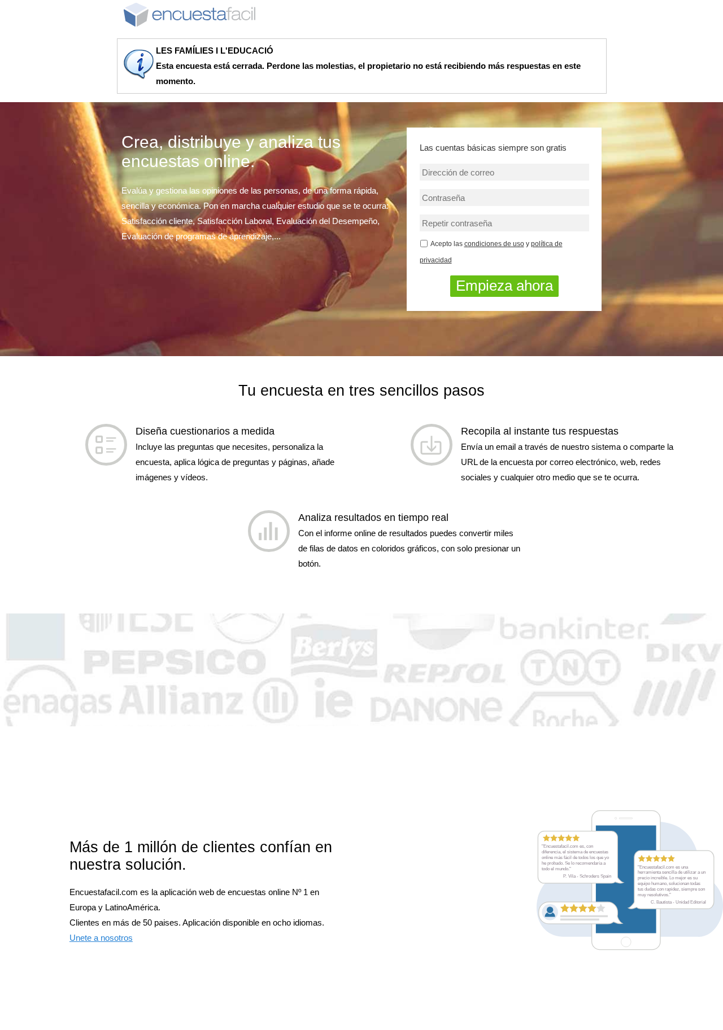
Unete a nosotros (101, 938)
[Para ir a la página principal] (189, 14)
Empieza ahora (504, 285)
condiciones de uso (494, 244)
